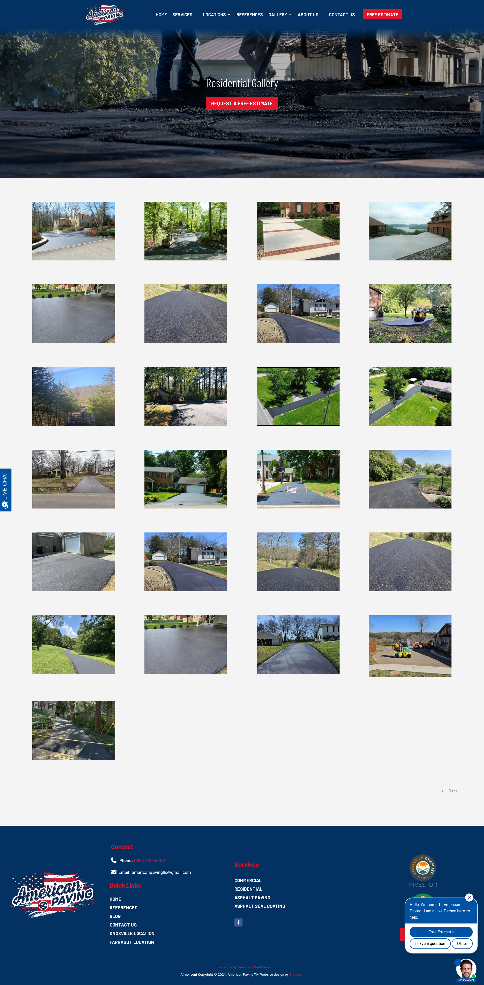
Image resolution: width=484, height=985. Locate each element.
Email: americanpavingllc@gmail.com (154, 872)
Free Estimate (382, 14)
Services (182, 14)
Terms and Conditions (253, 967)
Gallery (277, 14)
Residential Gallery (242, 82)
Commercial (248, 880)
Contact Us (342, 14)
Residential (248, 889)
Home (161, 14)
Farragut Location (132, 942)
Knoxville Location (132, 933)
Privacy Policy (224, 967)
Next (453, 790)
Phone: (126, 860)
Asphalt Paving (252, 897)
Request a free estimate (242, 103)
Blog (115, 916)
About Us (308, 14)
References (249, 14)
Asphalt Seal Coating (259, 906)
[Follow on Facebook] (238, 922)
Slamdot (296, 974)
